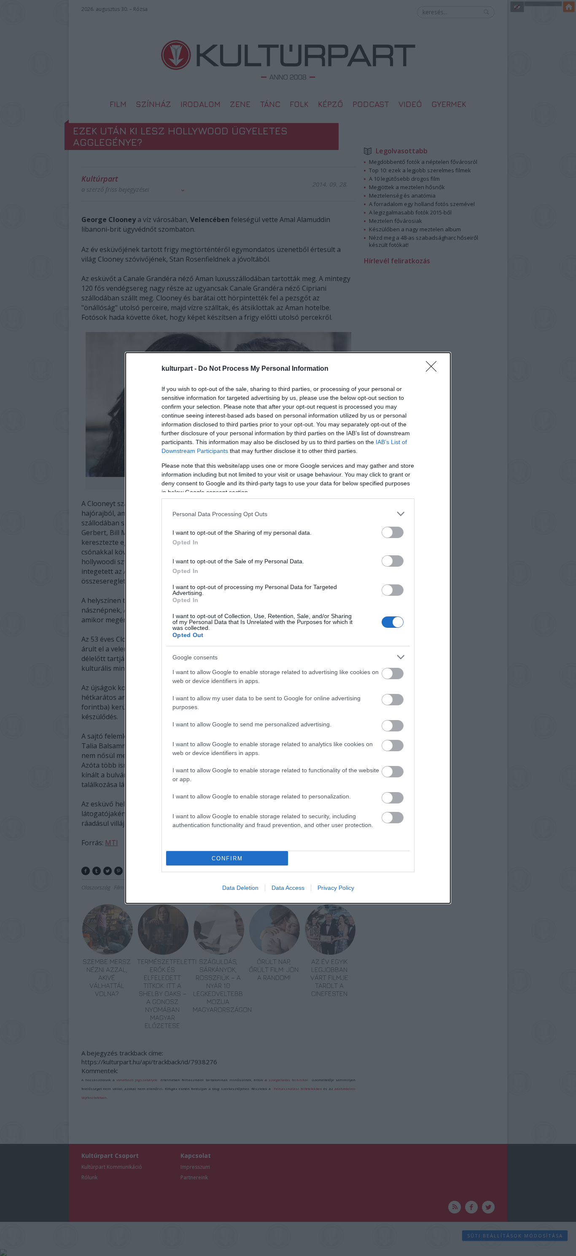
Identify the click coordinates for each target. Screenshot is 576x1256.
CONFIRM (227, 858)
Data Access (288, 887)
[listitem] (288, 513)
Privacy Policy (336, 887)
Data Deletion (240, 887)
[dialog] (288, 628)
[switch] (393, 532)
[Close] (434, 369)
